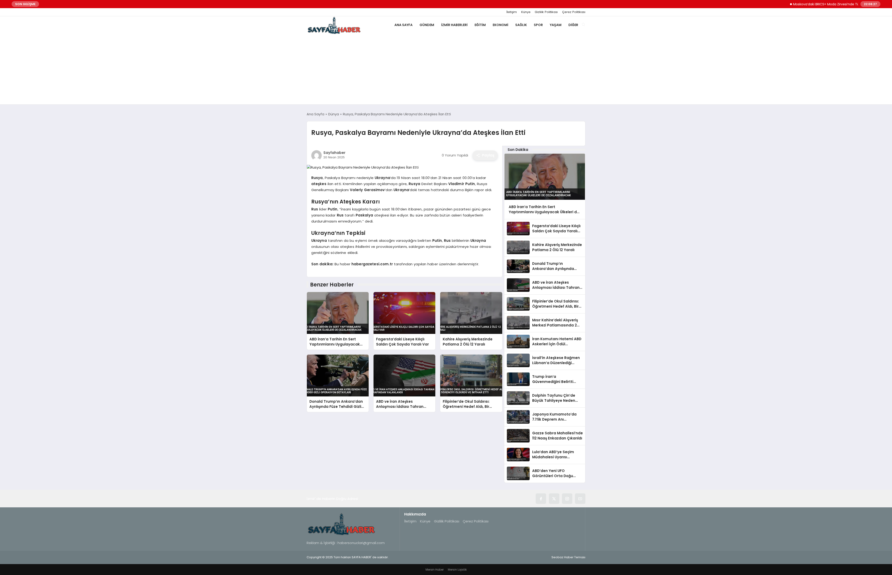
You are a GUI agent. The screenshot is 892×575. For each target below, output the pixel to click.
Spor (538, 25)
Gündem (427, 25)
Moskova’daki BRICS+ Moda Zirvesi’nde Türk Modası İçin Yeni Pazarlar (830, 4)
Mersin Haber (435, 570)
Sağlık (521, 25)
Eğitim (480, 25)
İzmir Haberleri (454, 25)
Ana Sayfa (403, 25)
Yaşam (555, 25)
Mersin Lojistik (457, 570)
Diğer (573, 25)
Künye (526, 12)
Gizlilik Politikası (546, 12)
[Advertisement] (446, 69)
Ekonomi (500, 25)
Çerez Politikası (573, 12)
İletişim (511, 12)
